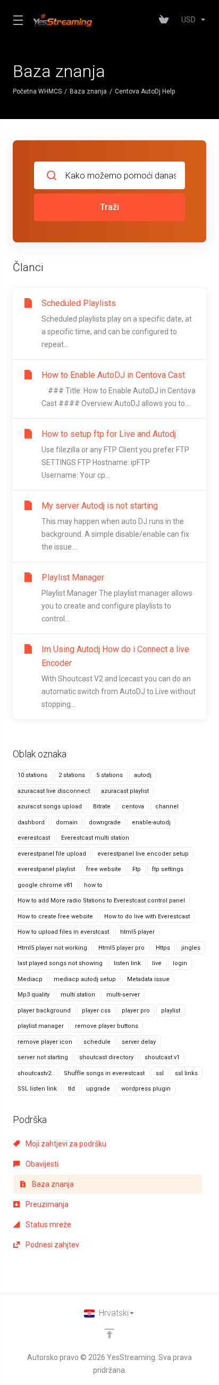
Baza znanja (88, 91)
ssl (160, 1073)
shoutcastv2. (35, 1073)
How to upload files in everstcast (63, 931)
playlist (170, 1010)
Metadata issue (148, 979)
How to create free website (55, 916)
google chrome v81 (45, 885)
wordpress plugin (146, 1088)
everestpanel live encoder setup (143, 853)
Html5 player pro (121, 947)
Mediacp (30, 979)
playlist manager (41, 1026)
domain (67, 822)
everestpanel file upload (52, 853)
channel (167, 806)
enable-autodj (151, 822)
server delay (139, 1041)
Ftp (136, 869)
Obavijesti (41, 1164)
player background (44, 1010)
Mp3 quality (33, 994)
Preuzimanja (46, 1204)
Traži (109, 207)
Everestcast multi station (95, 837)
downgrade (105, 822)
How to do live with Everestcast (147, 916)
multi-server (123, 994)
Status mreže (47, 1224)
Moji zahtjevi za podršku (65, 1143)
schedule (97, 1041)
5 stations (109, 775)
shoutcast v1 (162, 1057)
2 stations (71, 775)
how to (93, 885)
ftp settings (167, 869)
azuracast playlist (125, 791)
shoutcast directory (106, 1057)
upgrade (98, 1088)
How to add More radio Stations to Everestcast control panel (101, 900)
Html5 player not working (52, 947)
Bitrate (102, 806)
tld (71, 1088)
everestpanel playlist (46, 869)
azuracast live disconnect (54, 791)
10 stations (32, 775)
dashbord (31, 822)
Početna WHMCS (37, 91)
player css (96, 1010)
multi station (78, 994)
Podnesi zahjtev (51, 1244)
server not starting (43, 1057)
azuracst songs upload (50, 806)
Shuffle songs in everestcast (104, 1073)
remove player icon (45, 1041)
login (180, 963)
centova (133, 806)
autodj (142, 775)
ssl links (186, 1073)
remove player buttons (106, 1026)
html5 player (137, 931)
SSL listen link (37, 1088)
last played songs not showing (60, 963)
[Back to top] (109, 1333)
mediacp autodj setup (85, 979)
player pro (136, 1010)
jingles (190, 947)
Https (163, 947)
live (157, 963)
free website (103, 869)
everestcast (34, 837)
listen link (127, 963)
